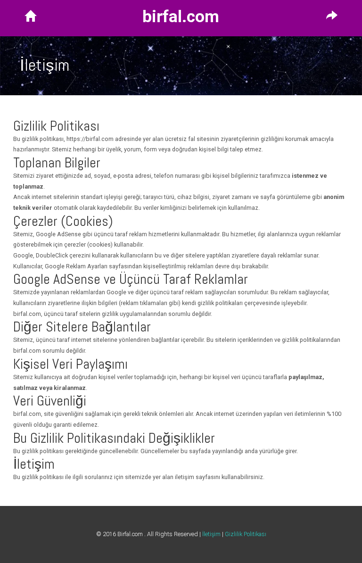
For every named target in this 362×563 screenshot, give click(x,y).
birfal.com (180, 17)
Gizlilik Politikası (245, 534)
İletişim (211, 534)
